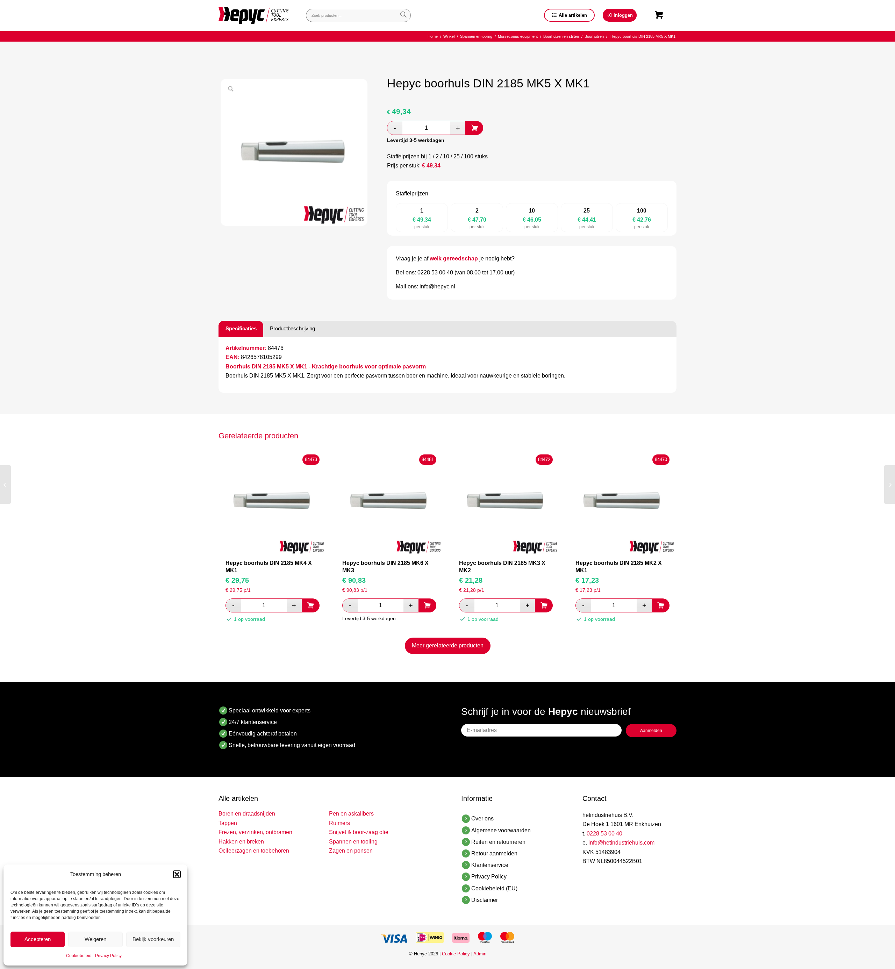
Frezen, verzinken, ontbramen (255, 832)
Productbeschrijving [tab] (292, 328)
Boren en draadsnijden (247, 814)
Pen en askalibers (351, 814)
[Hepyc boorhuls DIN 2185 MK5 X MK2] (889, 484)
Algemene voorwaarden (501, 830)
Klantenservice (489, 865)
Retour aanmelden (494, 853)
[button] (176, 874)
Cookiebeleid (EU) (494, 888)
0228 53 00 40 (604, 834)
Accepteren (37, 939)
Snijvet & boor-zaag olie (358, 832)
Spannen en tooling (353, 842)
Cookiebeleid (79, 955)
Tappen (228, 823)
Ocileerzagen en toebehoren (254, 851)
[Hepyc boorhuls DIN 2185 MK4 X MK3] (5, 484)
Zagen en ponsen (351, 851)
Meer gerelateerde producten (448, 645)
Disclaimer (484, 900)
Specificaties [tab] (241, 328)
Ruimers (339, 823)
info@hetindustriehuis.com (621, 843)
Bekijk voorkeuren (153, 939)
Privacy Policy (108, 955)
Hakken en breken (241, 842)
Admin (479, 953)
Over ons (482, 818)
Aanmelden (651, 730)
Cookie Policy (456, 953)
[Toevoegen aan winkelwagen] (474, 128)
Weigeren (95, 939)
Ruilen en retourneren (498, 842)
